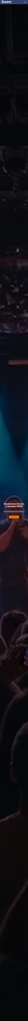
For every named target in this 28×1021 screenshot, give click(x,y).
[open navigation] (25, 2)
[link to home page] (7, 2)
